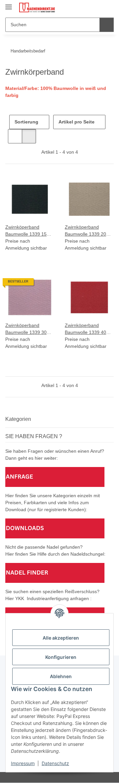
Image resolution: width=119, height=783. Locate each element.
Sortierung (26, 121)
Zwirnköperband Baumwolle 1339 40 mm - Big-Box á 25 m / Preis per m (88, 329)
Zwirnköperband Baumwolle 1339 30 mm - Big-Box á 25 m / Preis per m (28, 329)
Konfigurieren (60, 657)
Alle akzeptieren (61, 638)
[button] (87, 7)
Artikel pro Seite (77, 121)
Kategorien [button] (18, 419)
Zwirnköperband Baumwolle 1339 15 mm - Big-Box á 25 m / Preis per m (28, 231)
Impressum (23, 763)
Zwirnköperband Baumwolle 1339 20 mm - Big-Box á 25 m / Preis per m (88, 231)
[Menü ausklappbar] (8, 4)
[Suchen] (106, 25)
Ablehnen (61, 676)
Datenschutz (55, 763)
